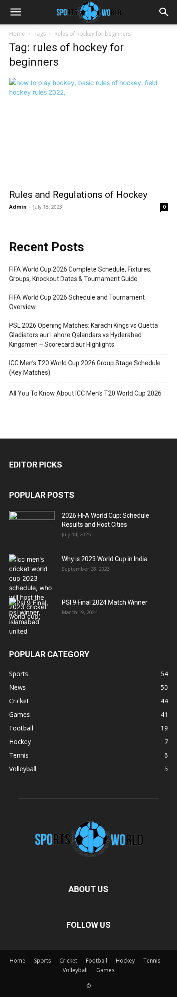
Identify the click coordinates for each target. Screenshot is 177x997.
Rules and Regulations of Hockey (78, 194)
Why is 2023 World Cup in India (105, 559)
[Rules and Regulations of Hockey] (88, 130)
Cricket (68, 960)
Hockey (125, 960)
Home (17, 34)
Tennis (151, 960)
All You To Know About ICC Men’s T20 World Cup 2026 (85, 393)
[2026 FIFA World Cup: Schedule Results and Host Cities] (31, 527)
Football (96, 960)
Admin (18, 206)
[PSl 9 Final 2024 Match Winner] (31, 617)
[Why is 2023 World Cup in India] (31, 587)
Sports (42, 960)
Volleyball (75, 970)
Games (105, 970)
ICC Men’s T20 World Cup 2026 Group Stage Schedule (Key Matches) (85, 367)
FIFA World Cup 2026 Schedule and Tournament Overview (77, 302)
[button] (15, 12)
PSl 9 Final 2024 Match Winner (105, 602)
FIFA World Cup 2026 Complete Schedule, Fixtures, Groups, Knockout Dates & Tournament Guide (80, 274)
